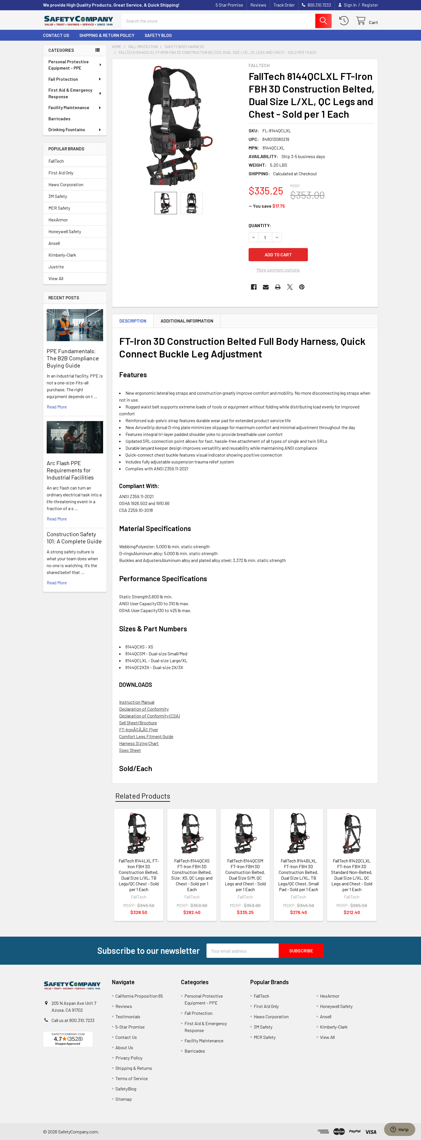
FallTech (56, 161)
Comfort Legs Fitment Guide (146, 736)
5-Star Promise (130, 1026)
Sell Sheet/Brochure (138, 722)
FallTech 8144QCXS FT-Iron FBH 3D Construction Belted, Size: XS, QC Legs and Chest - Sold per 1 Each (192, 875)
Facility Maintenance (68, 107)
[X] (290, 287)
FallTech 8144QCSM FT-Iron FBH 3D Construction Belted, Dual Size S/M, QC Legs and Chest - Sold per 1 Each (245, 875)
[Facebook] (254, 287)
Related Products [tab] (142, 795)
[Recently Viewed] (345, 20)
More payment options (278, 269)
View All (55, 278)
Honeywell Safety (64, 231)
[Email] (266, 287)
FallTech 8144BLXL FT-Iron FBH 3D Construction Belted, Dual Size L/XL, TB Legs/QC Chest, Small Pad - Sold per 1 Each (298, 875)
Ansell (54, 243)
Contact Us (56, 35)
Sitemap (123, 1099)
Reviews (258, 4)
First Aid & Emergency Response (70, 93)
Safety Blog (158, 35)
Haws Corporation (65, 184)
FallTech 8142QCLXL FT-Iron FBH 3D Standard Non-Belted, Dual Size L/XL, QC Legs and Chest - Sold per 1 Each (351, 875)
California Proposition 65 (139, 996)
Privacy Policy (128, 1057)
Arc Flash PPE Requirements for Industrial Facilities (70, 470)
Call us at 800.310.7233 (73, 1020)
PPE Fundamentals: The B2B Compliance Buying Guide (73, 358)
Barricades (59, 118)
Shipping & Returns (133, 1068)
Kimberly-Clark (62, 255)
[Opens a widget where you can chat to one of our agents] (399, 1130)
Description (132, 320)
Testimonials (127, 1016)
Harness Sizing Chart (139, 743)
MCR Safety (59, 208)
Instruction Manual (136, 702)
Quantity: (260, 225)
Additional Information (187, 320)
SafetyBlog (125, 1088)
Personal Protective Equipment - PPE (68, 65)
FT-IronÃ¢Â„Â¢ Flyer (138, 729)
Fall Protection (63, 79)
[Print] (278, 287)
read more (57, 406)
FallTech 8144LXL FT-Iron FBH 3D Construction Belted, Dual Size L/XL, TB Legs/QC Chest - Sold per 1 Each (139, 875)
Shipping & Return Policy (106, 35)
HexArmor (58, 219)
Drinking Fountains (66, 129)
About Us (124, 1047)
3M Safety (57, 196)
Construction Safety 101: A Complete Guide (74, 537)
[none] (179, 125)
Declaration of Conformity (144, 708)
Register (370, 4)
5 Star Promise (229, 4)
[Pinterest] (302, 287)
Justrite (56, 266)
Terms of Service (131, 1078)
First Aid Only (60, 172)
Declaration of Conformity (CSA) (149, 715)
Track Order (284, 4)
